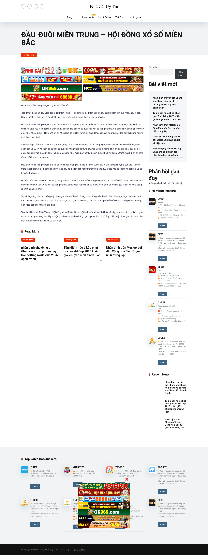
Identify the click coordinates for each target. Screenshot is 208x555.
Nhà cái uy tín (87, 17)
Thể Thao (119, 17)
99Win (161, 199)
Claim (162, 226)
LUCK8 (161, 338)
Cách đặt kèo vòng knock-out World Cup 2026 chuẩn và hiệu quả (167, 140)
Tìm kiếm (153, 67)
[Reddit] (42, 6)
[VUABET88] (67, 472)
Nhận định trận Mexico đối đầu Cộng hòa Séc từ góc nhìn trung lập (124, 251)
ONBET (161, 302)
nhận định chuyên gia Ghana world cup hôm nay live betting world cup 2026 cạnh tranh (39, 253)
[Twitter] (29, 6)
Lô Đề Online (104, 17)
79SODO (119, 467)
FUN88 (33, 467)
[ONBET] (152, 307)
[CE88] (152, 239)
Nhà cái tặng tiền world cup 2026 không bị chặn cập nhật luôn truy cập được (167, 151)
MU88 (161, 267)
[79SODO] (109, 472)
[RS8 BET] (152, 472)
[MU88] (152, 272)
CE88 (160, 234)
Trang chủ (71, 17)
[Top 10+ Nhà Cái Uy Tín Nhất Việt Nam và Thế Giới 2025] (104, 6)
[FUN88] (24, 472)
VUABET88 (78, 467)
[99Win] (152, 204)
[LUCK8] (152, 343)
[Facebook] (23, 6)
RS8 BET (162, 467)
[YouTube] (36, 6)
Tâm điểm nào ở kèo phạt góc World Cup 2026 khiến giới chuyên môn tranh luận (82, 251)
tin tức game (135, 17)
